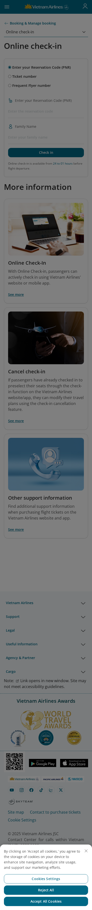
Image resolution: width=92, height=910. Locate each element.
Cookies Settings (46, 878)
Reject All (46, 890)
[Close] (86, 851)
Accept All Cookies (46, 901)
